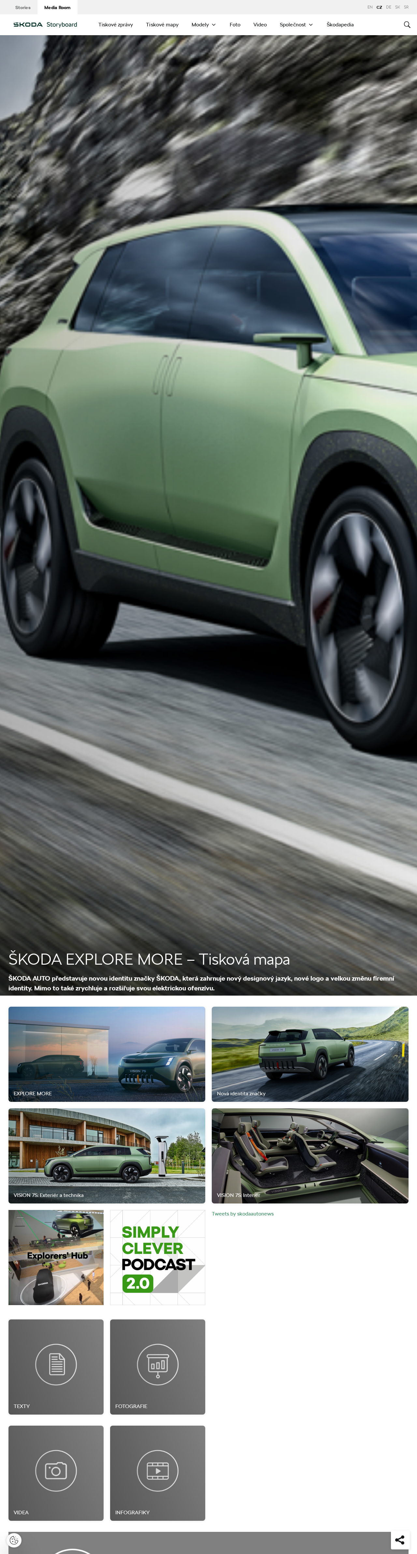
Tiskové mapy (162, 25)
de (388, 7)
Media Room (57, 7)
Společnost (293, 25)
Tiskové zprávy (115, 25)
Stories (23, 7)
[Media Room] (50, 25)
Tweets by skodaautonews (243, 1214)
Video (260, 25)
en (370, 7)
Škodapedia (340, 25)
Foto (235, 25)
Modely (200, 25)
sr (406, 7)
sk (397, 7)
